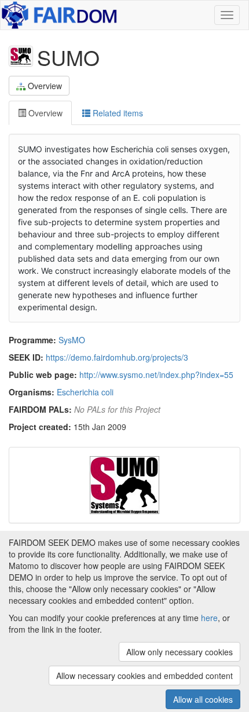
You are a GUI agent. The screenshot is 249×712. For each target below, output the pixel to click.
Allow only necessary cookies (179, 652)
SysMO (71, 340)
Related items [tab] (116, 113)
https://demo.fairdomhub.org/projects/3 (117, 357)
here (209, 617)
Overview (45, 85)
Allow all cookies (203, 699)
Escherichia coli (85, 392)
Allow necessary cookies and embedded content (144, 675)
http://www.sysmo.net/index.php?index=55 (156, 374)
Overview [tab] (44, 113)
